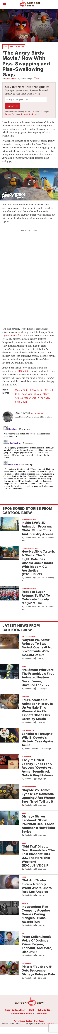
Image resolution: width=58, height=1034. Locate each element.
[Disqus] (29, 458)
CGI (5, 46)
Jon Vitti (27, 394)
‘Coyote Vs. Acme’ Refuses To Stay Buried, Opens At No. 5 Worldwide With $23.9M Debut (37, 647)
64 (38, 79)
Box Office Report (29, 636)
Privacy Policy (11, 114)
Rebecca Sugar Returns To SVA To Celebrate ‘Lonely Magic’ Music (36, 597)
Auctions (25, 696)
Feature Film (17, 46)
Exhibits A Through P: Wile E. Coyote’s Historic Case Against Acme (38, 739)
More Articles (37, 413)
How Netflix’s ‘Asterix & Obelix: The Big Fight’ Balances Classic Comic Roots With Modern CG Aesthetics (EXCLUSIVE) (38, 563)
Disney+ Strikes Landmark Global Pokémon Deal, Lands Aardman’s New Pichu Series (38, 824)
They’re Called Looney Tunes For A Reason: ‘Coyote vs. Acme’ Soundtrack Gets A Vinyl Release (38, 767)
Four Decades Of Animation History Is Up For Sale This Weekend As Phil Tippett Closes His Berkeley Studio (37, 709)
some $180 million (21, 371)
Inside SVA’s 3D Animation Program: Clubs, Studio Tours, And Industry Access (37, 528)
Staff (31, 1010)
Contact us (41, 1013)
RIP (23, 933)
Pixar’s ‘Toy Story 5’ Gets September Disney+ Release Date (38, 970)
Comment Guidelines (21, 1013)
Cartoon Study (28, 730)
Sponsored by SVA (29, 519)
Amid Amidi (10, 78)
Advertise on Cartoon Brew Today (29, 1021)
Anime (24, 666)
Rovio (38, 394)
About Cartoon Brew (15, 1010)
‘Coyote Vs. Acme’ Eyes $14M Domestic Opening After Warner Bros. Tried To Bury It (38, 795)
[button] (29, 184)
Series (24, 877)
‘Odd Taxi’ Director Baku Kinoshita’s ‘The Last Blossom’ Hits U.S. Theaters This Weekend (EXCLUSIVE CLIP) (38, 856)
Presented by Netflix (30, 548)
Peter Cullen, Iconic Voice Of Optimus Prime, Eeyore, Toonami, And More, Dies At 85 (37, 944)
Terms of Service (27, 114)
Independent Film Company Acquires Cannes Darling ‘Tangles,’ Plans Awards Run (36, 914)
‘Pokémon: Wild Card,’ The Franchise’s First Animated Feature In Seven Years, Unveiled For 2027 (38, 677)
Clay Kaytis (37, 390)
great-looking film (13, 335)
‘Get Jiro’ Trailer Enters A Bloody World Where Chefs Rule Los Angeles (37, 885)
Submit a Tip (43, 1010)
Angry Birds (22, 390)
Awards (25, 903)
